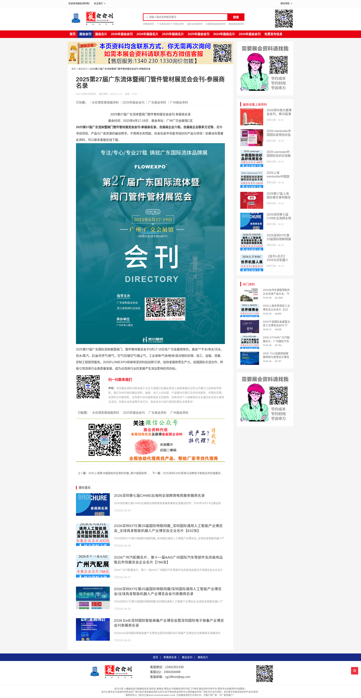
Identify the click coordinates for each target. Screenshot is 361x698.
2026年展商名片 (147, 34)
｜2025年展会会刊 (132, 102)
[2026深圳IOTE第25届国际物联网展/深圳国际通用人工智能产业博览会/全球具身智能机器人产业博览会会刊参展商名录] (93, 608)
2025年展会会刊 (198, 34)
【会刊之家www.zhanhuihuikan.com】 (156, 695)
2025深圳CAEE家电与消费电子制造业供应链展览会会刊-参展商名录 (203, 473)
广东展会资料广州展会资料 (170, 24)
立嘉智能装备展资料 (216, 24)
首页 (73, 34)
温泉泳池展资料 (195, 24)
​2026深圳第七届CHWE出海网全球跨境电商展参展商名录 (159, 496)
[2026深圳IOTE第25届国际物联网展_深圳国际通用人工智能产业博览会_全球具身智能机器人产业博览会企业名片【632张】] (93, 545)
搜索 (236, 17)
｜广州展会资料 (177, 102)
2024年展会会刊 (250, 34)
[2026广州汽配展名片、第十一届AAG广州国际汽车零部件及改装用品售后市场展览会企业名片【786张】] (93, 576)
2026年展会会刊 (122, 34)
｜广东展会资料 (155, 102)
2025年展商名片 (173, 34)
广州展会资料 (179, 412)
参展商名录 (170, 657)
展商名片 (101, 34)
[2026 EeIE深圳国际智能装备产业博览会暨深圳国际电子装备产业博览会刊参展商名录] (93, 639)
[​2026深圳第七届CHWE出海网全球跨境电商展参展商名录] (93, 514)
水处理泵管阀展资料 (105, 412)
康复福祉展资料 (236, 24)
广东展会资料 (158, 412)
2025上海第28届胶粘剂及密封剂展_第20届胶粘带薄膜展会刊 (124, 473)
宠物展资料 (148, 24)
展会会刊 (85, 34)
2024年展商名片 (224, 34)
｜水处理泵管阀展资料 (104, 102)
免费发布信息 (273, 34)
